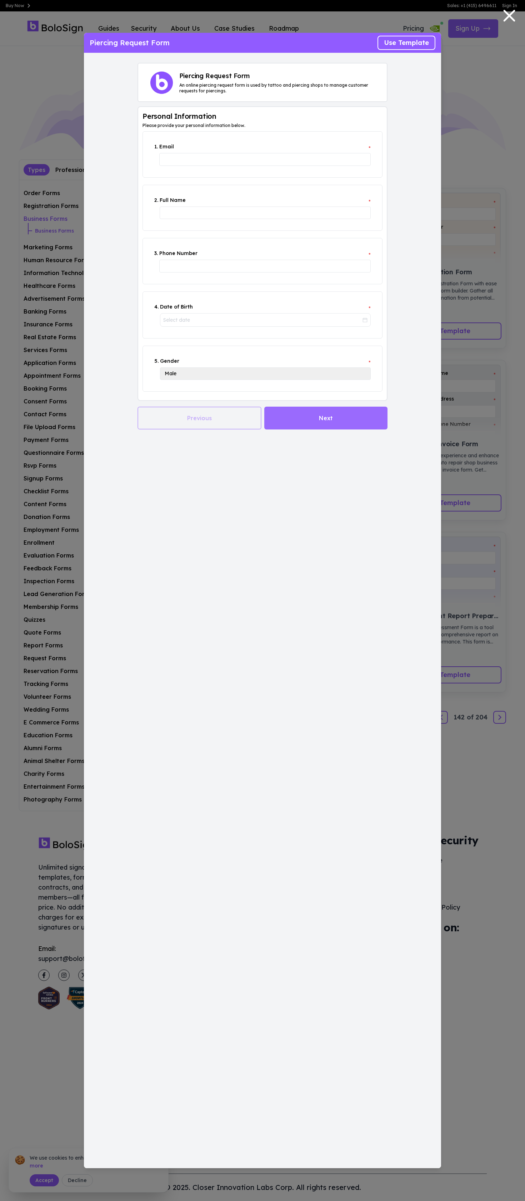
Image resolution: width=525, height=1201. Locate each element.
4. (156, 307)
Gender (169, 361)
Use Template (406, 43)
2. (156, 200)
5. (156, 361)
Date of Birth (176, 307)
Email (166, 146)
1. (156, 146)
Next (326, 418)
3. (156, 253)
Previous (199, 418)
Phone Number (178, 253)
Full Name (173, 200)
